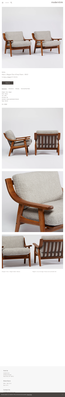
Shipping (17, 88)
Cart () (7, 2)
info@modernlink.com (9, 392)
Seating (3, 72)
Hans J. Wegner (7, 77)
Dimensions (11, 88)
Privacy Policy (29, 394)
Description (4, 88)
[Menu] (2, 2)
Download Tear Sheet (25, 88)
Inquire (7, 83)
